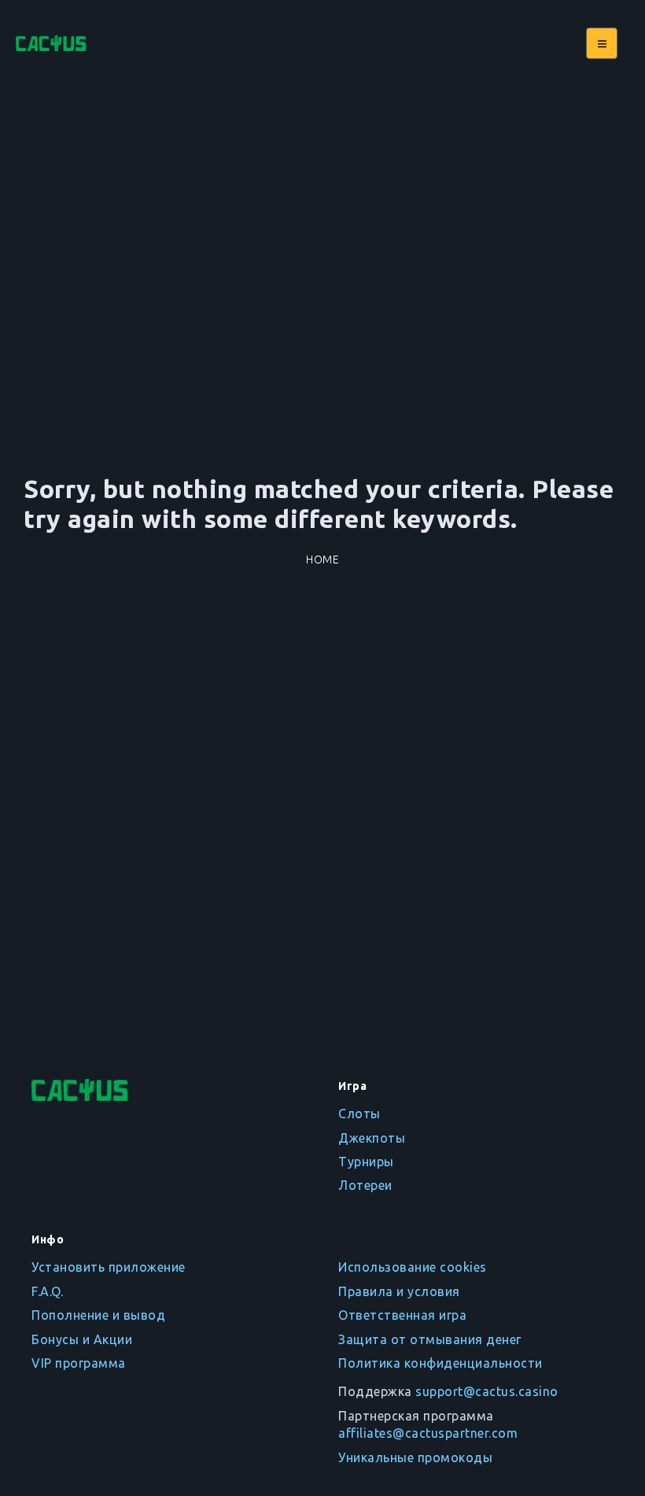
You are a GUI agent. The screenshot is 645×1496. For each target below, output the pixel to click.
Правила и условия (399, 1291)
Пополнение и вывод (98, 1315)
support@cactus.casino (486, 1391)
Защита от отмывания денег (430, 1339)
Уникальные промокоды (415, 1457)
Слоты (359, 1113)
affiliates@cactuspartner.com (428, 1433)
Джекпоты (371, 1138)
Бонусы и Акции (81, 1339)
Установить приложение (108, 1267)
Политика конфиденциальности (440, 1363)
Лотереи (365, 1185)
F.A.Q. (47, 1291)
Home (322, 559)
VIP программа (78, 1363)
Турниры (366, 1161)
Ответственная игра (402, 1315)
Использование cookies (412, 1267)
